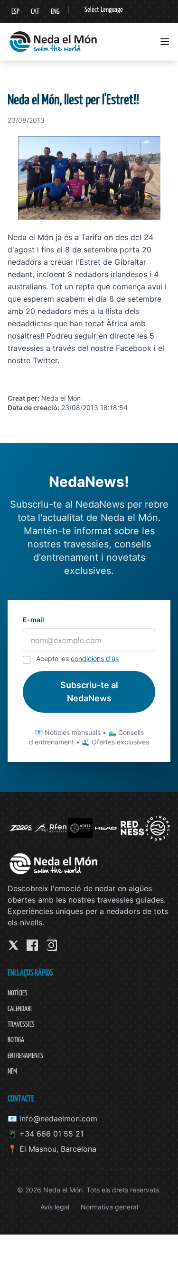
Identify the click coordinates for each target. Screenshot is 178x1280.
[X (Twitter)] (13, 945)
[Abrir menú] (164, 41)
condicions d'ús (95, 658)
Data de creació (32, 407)
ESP (15, 11)
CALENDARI (20, 1008)
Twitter (45, 360)
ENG (55, 11)
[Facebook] (32, 945)
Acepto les (77, 658)
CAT (35, 11)
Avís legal (54, 1207)
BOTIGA (16, 1039)
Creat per (22, 398)
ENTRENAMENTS (25, 1055)
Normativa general (109, 1207)
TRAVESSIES (21, 1024)
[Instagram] (51, 945)
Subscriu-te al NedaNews (89, 691)
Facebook (133, 348)
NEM (12, 1070)
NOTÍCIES (18, 992)
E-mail (33, 620)
